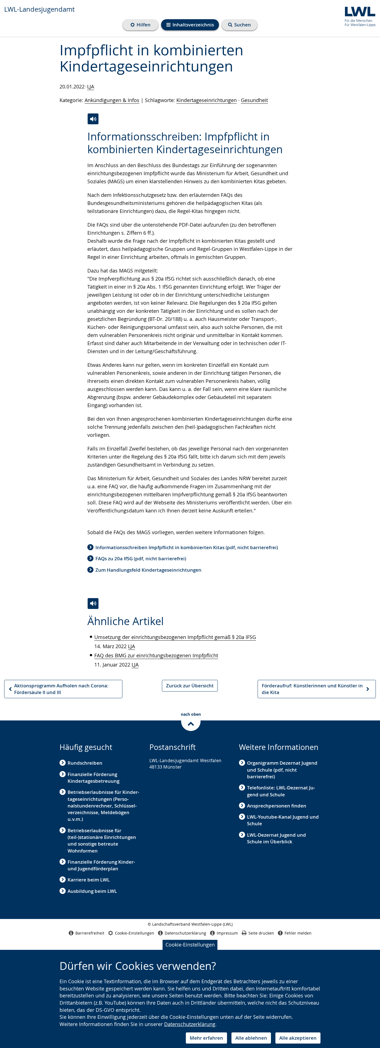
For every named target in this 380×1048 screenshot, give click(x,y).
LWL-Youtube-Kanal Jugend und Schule (283, 820)
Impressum (227, 933)
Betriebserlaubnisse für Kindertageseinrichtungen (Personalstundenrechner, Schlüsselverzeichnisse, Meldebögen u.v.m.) (103, 805)
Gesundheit (254, 100)
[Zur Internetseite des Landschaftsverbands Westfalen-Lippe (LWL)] (358, 15)
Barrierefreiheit (89, 933)
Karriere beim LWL (89, 879)
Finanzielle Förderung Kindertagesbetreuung (93, 777)
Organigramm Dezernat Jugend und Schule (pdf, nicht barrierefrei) (282, 770)
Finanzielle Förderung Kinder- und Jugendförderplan (101, 865)
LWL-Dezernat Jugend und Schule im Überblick (276, 838)
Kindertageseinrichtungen (206, 100)
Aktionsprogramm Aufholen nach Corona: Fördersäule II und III (58, 690)
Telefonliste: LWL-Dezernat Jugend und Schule (281, 790)
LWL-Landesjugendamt (39, 9)
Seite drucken (261, 933)
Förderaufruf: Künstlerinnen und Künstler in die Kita (312, 690)
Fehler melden (298, 933)
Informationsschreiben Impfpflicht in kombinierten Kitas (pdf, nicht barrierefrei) (186, 547)
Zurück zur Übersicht (190, 685)
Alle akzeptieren (298, 1038)
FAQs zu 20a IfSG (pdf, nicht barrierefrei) (140, 558)
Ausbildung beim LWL (92, 891)
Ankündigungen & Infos (112, 100)
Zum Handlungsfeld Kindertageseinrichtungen (148, 570)
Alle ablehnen (251, 1038)
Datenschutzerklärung (189, 1024)
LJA (90, 86)
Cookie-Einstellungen (190, 944)
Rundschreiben (85, 763)
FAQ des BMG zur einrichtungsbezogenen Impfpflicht (156, 655)
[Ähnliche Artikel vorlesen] (93, 603)
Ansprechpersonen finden (276, 805)
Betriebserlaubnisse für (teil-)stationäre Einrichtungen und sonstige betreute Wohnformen (102, 840)
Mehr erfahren (206, 1038)
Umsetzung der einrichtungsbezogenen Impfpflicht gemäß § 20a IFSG (175, 637)
